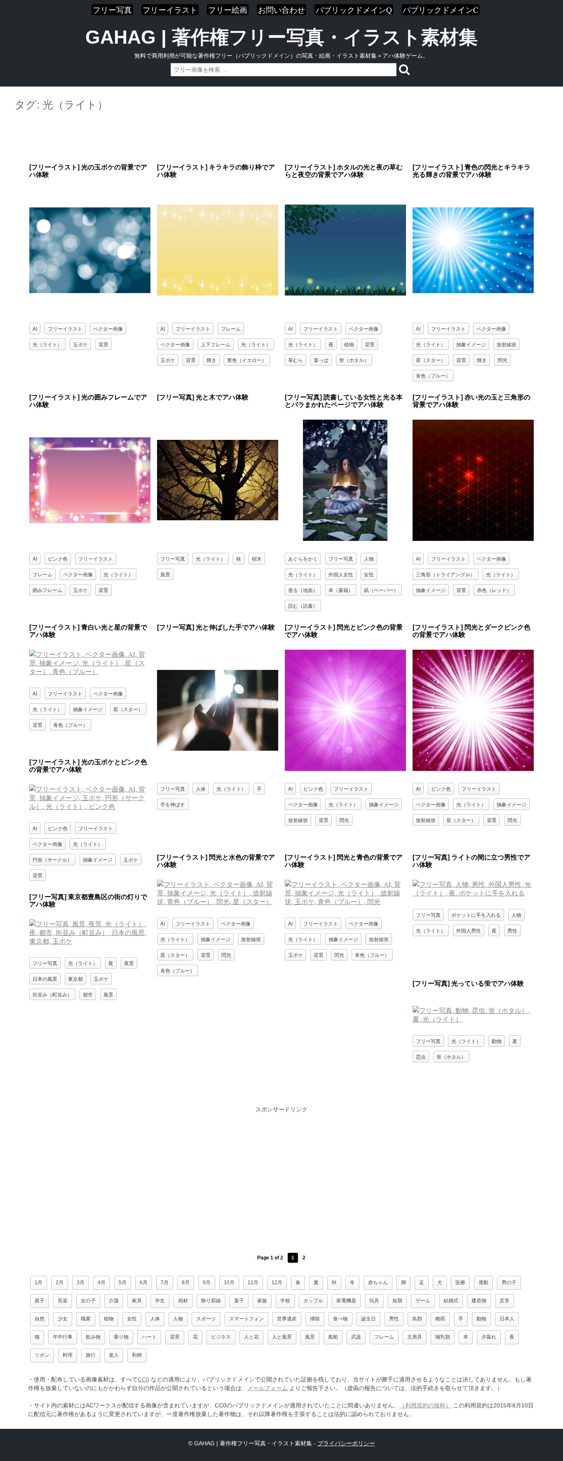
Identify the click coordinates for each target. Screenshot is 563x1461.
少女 (63, 1319)
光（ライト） (47, 344)
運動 (483, 1282)
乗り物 (121, 1337)
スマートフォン (246, 1319)
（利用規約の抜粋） (425, 1405)
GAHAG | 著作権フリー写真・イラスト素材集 (281, 37)
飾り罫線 (211, 1301)
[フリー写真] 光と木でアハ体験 (203, 397)
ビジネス (221, 1337)
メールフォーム (267, 1388)
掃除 (315, 1319)
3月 (80, 1282)
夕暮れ (488, 1337)
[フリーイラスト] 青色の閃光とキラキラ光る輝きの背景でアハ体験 (471, 171)
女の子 (88, 1301)
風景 (165, 574)
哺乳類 (442, 1337)
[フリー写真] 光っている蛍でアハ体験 (468, 983)
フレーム (231, 328)
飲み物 (93, 1337)
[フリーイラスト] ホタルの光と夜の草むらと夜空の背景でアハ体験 (344, 171)
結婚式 (450, 1301)
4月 (102, 1282)
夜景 (129, 962)
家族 (262, 1301)
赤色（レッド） (494, 589)
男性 (512, 930)
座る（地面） (303, 589)
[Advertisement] (281, 137)
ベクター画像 (108, 328)
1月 (38, 1282)
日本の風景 (45, 978)
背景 (103, 344)
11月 (253, 1282)
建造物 (479, 1301)
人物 (369, 558)
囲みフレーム (47, 589)
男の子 (509, 1282)
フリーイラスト (170, 10)
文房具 (414, 1337)
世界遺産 (287, 1319)
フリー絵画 (227, 10)
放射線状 (506, 344)
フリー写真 (112, 10)
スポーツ (206, 1319)
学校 (285, 1301)
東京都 (75, 978)
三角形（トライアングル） (445, 574)
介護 (114, 1301)
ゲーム (422, 1301)
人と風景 (282, 1337)
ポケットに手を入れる (476, 914)
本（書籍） (340, 589)
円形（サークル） (52, 859)
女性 (369, 574)
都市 (88, 994)
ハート (149, 1337)
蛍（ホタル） (354, 359)
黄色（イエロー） (247, 359)
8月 (186, 1282)
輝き (211, 359)
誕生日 (368, 1319)
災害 (504, 1301)
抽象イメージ (471, 344)
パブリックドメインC (441, 10)
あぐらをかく (303, 558)
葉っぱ (321, 359)
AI (35, 328)
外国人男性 (468, 930)
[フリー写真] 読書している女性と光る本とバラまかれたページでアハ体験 (344, 401)
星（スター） (431, 359)
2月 (59, 1282)
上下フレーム (215, 344)
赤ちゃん (378, 1282)
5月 (123, 1282)
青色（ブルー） (433, 375)
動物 (497, 1040)
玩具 (374, 1301)
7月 (165, 1282)
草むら (295, 359)
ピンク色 (58, 558)
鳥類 (417, 1319)
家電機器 (346, 1301)
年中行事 (63, 1337)
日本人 (507, 1319)
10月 (229, 1282)
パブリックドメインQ (354, 10)
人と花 (251, 1337)
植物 (349, 344)
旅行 (91, 1355)
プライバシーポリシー (346, 1443)
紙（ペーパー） (381, 589)
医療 (460, 1282)
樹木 (257, 558)
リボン (42, 1355)
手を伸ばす (172, 804)
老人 (114, 1355)
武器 (356, 1337)
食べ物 (340, 1319)
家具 (137, 1301)
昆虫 (421, 1056)
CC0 (143, 1379)
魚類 (397, 1301)
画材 (183, 1301)
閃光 (502, 359)
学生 (160, 1301)
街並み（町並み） (52, 994)
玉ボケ (80, 344)
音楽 (63, 1301)
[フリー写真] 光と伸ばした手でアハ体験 (216, 627)
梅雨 (440, 1319)
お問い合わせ (281, 10)
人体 (201, 788)
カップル (313, 1301)
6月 (144, 1282)
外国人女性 (340, 574)
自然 (40, 1319)
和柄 (137, 1355)
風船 (333, 1337)
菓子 (239, 1301)
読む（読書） (303, 605)
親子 (40, 1301)
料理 (68, 1355)
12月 (277, 1282)
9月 (207, 1282)
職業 (86, 1319)
